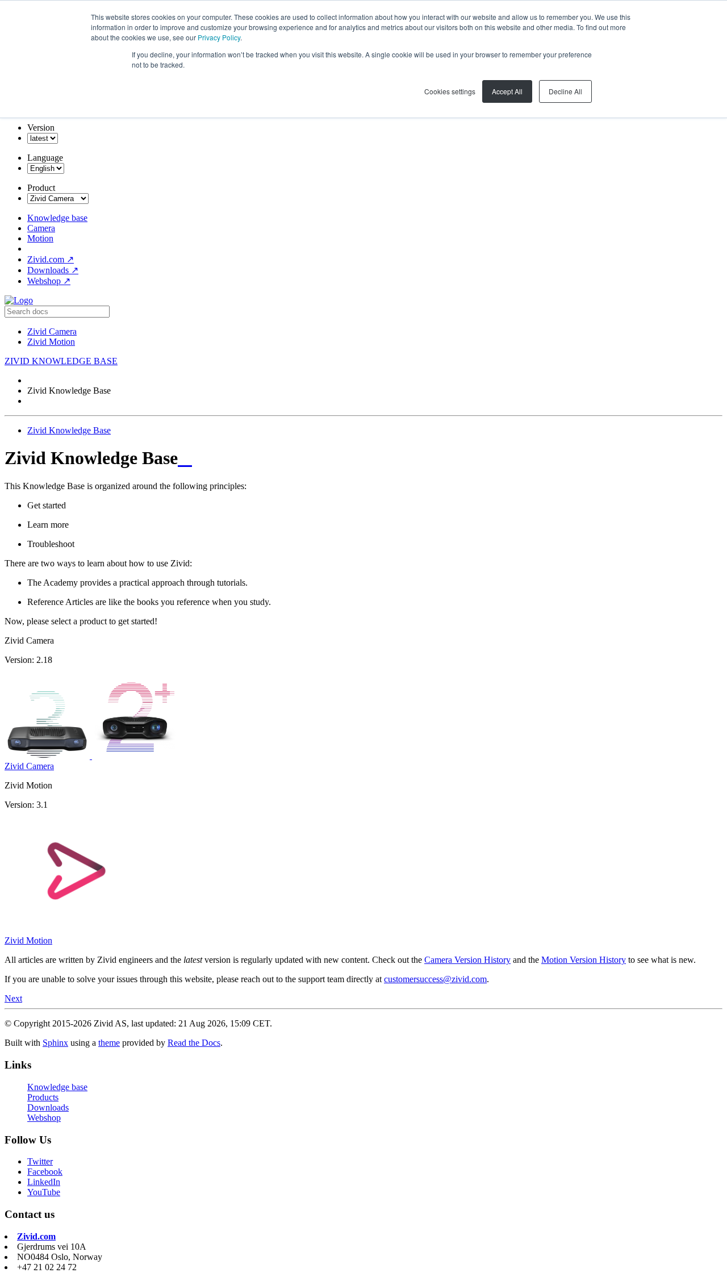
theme (109, 1043)
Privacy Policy (219, 37)
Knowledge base (57, 218)
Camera (41, 228)
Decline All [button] (565, 91)
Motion (40, 238)
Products (43, 1097)
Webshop (48, 281)
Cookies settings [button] (449, 91)
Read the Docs (194, 1043)
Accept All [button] (507, 91)
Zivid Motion (51, 342)
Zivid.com (50, 259)
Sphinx (55, 1043)
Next (13, 998)
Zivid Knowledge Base (69, 430)
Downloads (52, 270)
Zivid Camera (52, 331)
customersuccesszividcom (435, 979)
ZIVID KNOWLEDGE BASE (61, 361)
